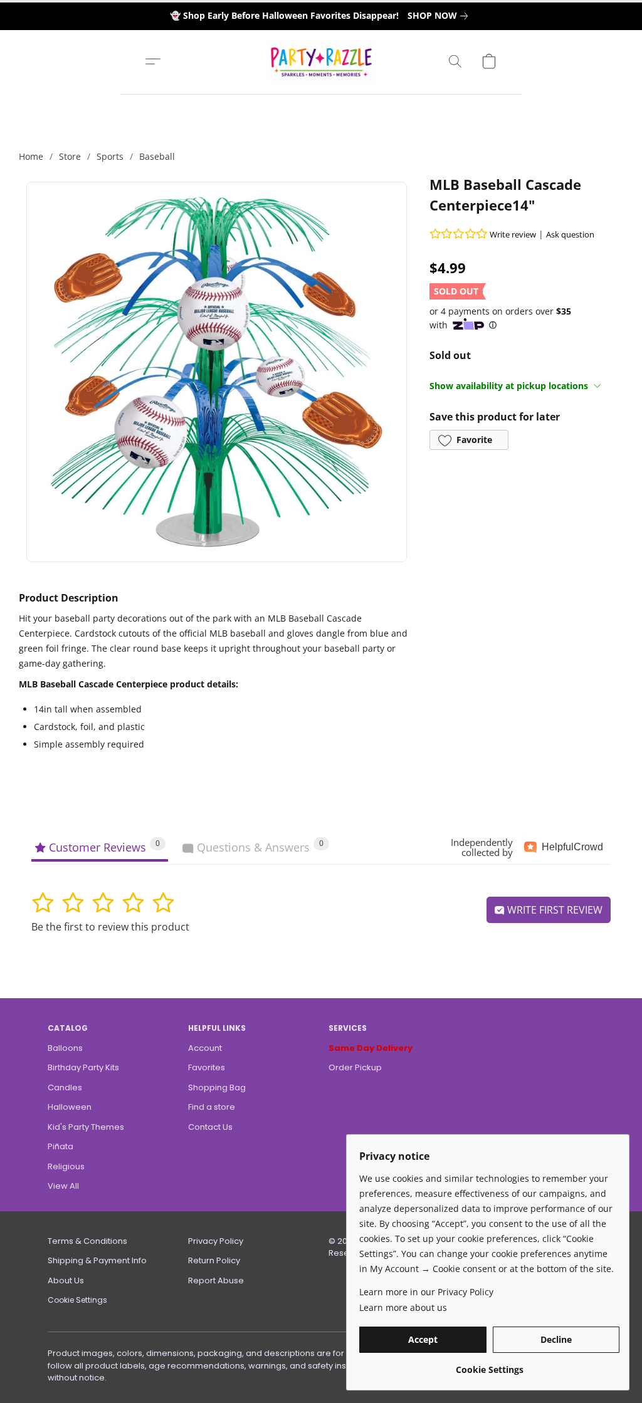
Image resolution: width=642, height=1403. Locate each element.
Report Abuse (216, 1280)
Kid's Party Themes (86, 1127)
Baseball (157, 156)
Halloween (70, 1107)
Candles (65, 1087)
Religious (66, 1166)
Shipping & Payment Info (97, 1260)
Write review (513, 234)
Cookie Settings (77, 1300)
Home (31, 156)
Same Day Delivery (371, 1048)
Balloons (65, 1048)
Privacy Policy (215, 1241)
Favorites (206, 1067)
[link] (440, 15)
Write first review (554, 910)
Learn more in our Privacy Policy (426, 1292)
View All (63, 1186)
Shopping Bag (217, 1087)
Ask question (570, 234)
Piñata (60, 1146)
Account (205, 1048)
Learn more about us (403, 1307)
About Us (66, 1280)
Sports (110, 156)
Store (70, 156)
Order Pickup (355, 1067)
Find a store (211, 1107)
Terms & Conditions (87, 1241)
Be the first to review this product (110, 927)
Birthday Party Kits (83, 1067)
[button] (321, 61)
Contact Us (210, 1127)
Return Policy (214, 1260)
